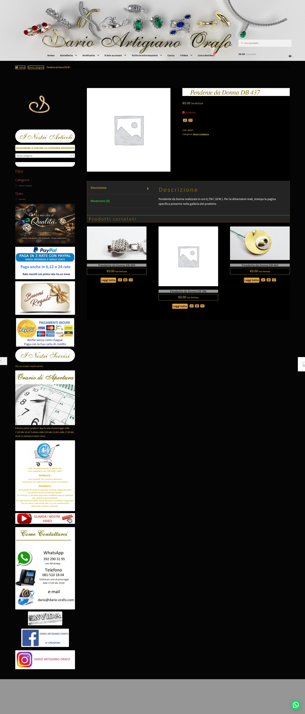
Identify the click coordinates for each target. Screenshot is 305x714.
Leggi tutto (108, 280)
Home (50, 55)
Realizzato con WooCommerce (49, 695)
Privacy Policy (22, 695)
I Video (184, 55)
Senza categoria (36, 67)
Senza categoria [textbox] (44, 155)
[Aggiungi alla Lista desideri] (190, 120)
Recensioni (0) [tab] (100, 201)
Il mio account (113, 55)
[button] (296, 705)
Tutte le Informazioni (145, 55)
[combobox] (45, 155)
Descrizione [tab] (98, 188)
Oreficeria (88, 55)
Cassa (170, 55)
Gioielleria (66, 55)
